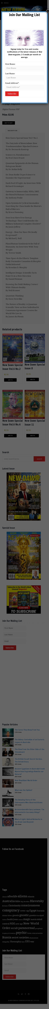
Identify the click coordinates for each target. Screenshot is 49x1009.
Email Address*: (12, 83)
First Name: (10, 64)
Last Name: (10, 73)
